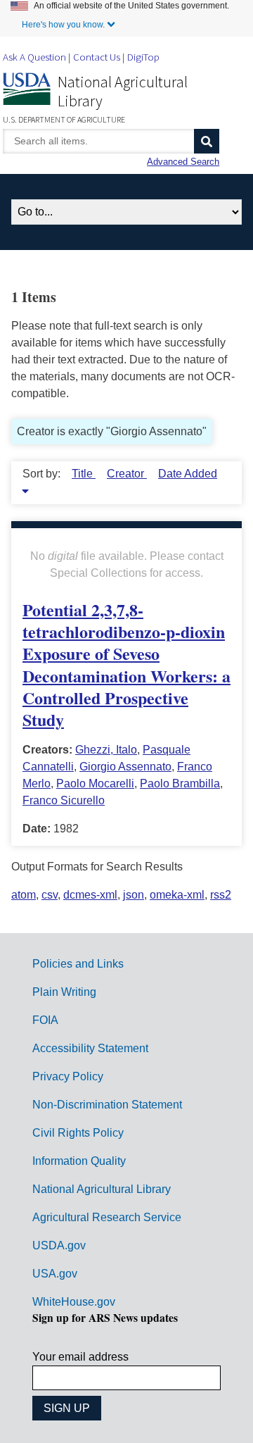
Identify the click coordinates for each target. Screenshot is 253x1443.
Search (206, 141)
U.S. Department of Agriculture (64, 119)
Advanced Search (183, 161)
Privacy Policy (67, 1076)
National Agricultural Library (123, 91)
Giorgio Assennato (125, 767)
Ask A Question (34, 56)
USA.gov (54, 1274)
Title (84, 474)
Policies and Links (78, 964)
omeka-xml (177, 895)
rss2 (220, 895)
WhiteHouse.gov (73, 1302)
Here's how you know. (63, 25)
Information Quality (79, 1161)
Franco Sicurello (63, 800)
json (133, 895)
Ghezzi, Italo (106, 750)
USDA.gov (59, 1245)
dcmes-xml (90, 895)
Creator (127, 474)
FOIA (45, 1020)
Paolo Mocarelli (95, 783)
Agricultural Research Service (106, 1217)
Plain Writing (64, 992)
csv (49, 895)
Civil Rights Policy (78, 1133)
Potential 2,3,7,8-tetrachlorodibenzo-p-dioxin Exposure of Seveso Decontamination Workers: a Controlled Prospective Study (126, 664)
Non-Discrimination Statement (107, 1105)
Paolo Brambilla (180, 783)
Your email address (80, 1357)
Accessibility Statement (90, 1048)
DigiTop (143, 56)
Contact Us (96, 56)
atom (23, 895)
